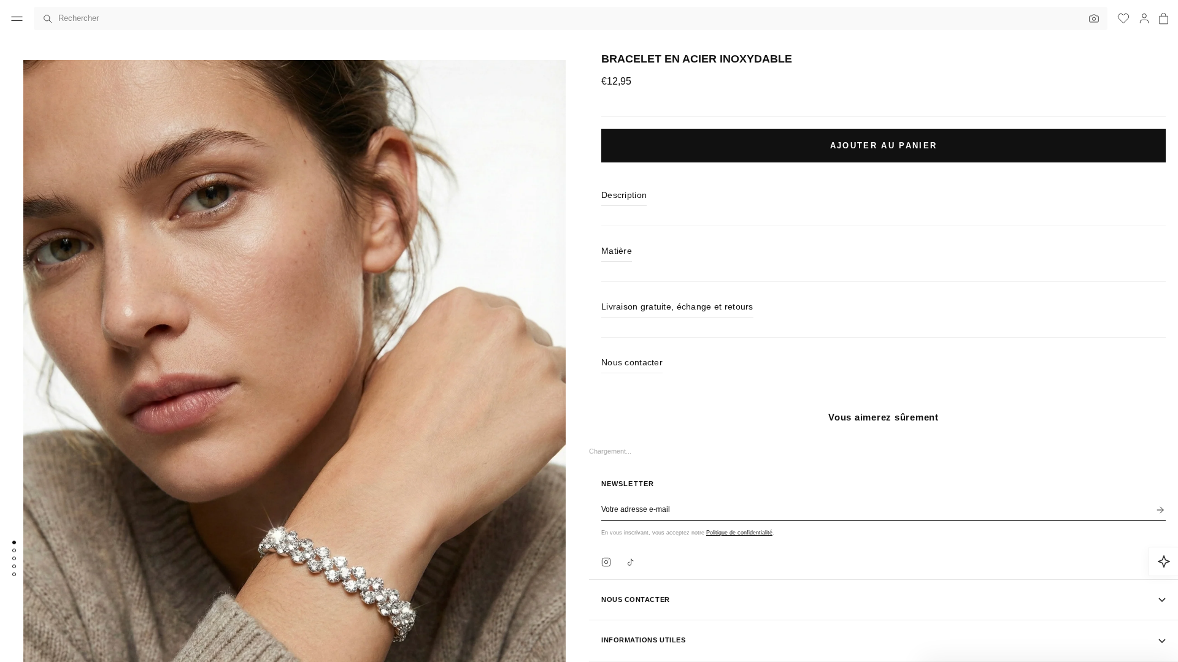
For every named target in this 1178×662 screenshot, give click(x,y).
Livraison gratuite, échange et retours (677, 306)
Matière (616, 251)
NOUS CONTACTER (635, 599)
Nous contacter (632, 362)
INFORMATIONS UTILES (643, 640)
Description (624, 195)
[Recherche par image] (1091, 18)
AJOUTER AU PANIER (883, 145)
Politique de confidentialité (739, 533)
